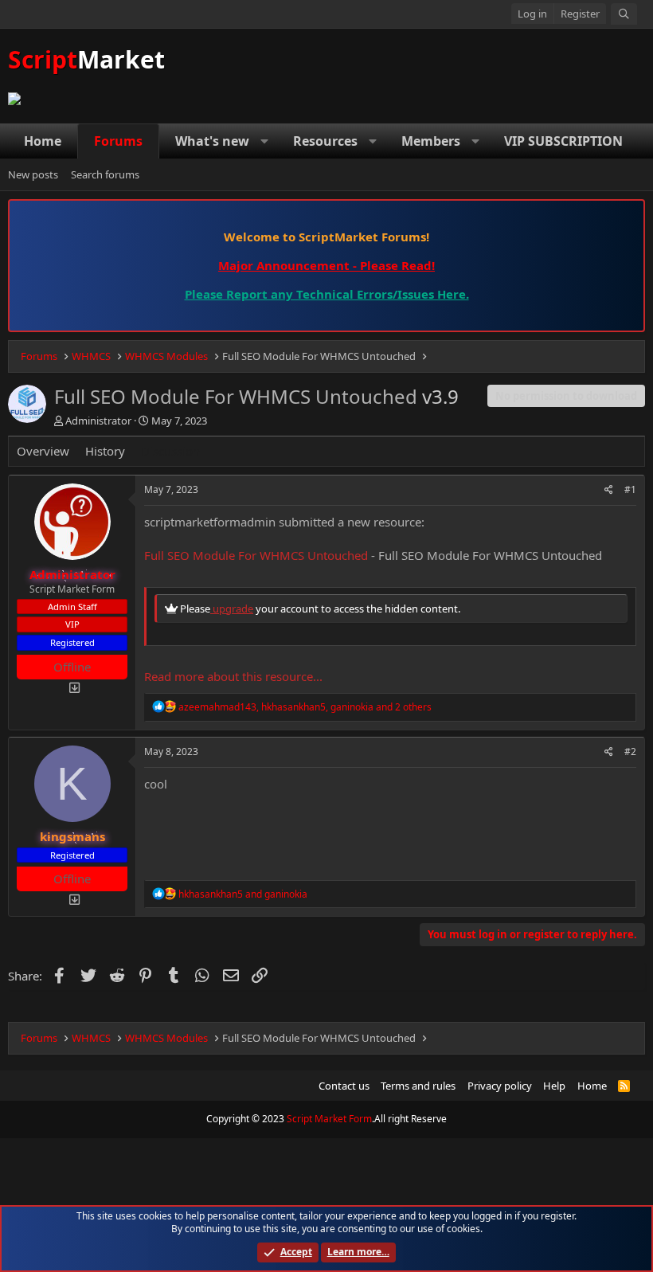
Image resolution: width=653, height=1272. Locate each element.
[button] (265, 141)
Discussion (170, 451)
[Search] (624, 14)
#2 (630, 751)
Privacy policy (499, 1085)
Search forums (105, 174)
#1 (630, 489)
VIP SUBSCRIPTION (563, 141)
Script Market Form (329, 1118)
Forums (118, 141)
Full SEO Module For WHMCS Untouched (256, 555)
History (105, 451)
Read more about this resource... (233, 676)
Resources (325, 141)
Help (554, 1085)
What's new (212, 141)
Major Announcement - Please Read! (326, 265)
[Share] (609, 490)
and (242, 894)
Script (86, 59)
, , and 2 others (305, 707)
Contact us (344, 1085)
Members (430, 141)
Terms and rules (418, 1085)
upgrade (231, 608)
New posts (33, 174)
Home (42, 141)
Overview (43, 451)
